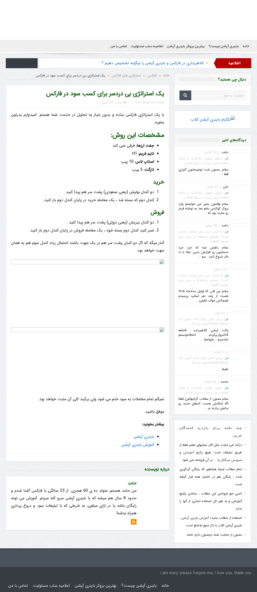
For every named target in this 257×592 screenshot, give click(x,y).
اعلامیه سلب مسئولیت (147, 46)
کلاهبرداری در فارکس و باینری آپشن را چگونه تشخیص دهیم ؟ (153, 63)
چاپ (119, 102)
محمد (224, 381)
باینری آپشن (144, 437)
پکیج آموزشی (193, 452)
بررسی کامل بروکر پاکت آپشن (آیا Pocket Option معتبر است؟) (203, 321)
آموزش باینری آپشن (137, 445)
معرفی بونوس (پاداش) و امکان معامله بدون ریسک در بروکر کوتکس (203, 160)
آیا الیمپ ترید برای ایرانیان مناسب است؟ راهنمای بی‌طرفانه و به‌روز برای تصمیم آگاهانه (203, 236)
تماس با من (118, 46)
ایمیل (104, 102)
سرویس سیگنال (231, 460)
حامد (138, 102)
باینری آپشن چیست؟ (224, 46)
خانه (246, 46)
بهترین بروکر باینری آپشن (186, 46)
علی (225, 186)
